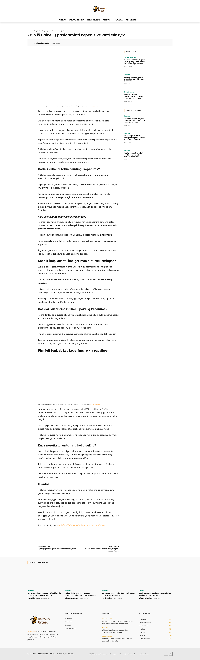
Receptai (141, 590)
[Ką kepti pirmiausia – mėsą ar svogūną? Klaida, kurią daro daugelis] (154, 138)
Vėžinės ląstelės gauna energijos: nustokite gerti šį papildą (134, 79)
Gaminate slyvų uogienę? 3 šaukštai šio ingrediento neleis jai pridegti (134, 120)
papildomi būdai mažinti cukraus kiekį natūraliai (81, 525)
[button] (140, 19)
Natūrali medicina (130, 57)
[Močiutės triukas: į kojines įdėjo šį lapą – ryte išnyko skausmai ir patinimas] (154, 62)
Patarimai (127, 74)
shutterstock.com (94, 106)
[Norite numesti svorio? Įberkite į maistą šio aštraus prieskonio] (154, 156)
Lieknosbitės (32, 631)
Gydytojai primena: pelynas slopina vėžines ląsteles (57, 549)
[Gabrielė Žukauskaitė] (32, 43)
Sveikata (30, 31)
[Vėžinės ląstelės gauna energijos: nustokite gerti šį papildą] (154, 80)
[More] (168, 43)
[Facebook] (166, 654)
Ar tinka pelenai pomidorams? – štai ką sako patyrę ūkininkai (133, 96)
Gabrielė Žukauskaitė (42, 43)
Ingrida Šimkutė (107, 598)
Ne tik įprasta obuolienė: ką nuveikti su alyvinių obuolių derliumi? (155, 594)
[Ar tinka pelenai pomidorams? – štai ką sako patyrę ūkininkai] (154, 97)
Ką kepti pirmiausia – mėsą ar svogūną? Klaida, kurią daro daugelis (135, 138)
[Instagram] (170, 654)
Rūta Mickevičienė (34, 598)
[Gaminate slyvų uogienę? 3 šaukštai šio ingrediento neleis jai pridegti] (154, 121)
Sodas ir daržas (129, 92)
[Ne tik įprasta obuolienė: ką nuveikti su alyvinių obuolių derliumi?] (156, 577)
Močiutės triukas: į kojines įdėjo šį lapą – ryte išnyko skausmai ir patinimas (134, 62)
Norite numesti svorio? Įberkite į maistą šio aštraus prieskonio (133, 155)
